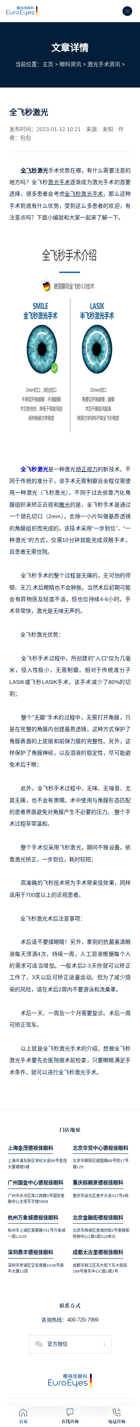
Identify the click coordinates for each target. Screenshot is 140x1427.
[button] (69, 1344)
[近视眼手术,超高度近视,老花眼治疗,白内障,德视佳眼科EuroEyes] (21, 11)
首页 (23, 1421)
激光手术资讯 (104, 64)
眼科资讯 (70, 64)
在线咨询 (70, 1421)
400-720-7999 (83, 1320)
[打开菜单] (127, 11)
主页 (47, 64)
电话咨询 (117, 1421)
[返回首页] (70, 1380)
